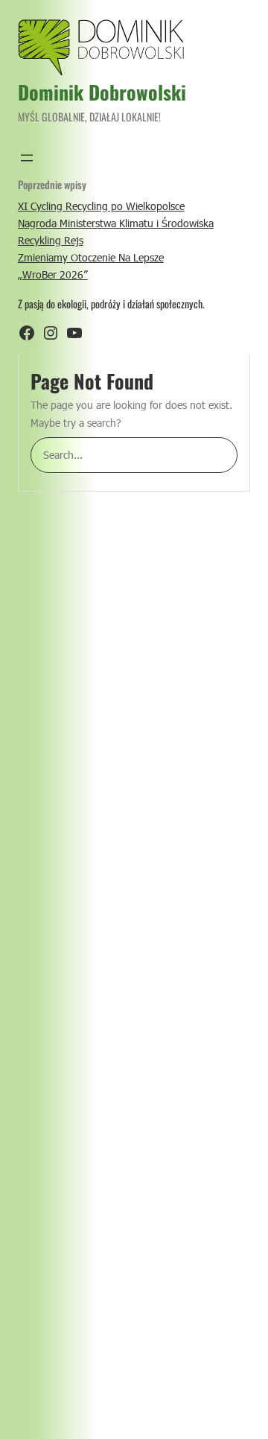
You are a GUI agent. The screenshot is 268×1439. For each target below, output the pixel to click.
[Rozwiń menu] (27, 158)
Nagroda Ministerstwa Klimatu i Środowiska (116, 223)
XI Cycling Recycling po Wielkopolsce (101, 206)
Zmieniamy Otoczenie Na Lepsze (91, 257)
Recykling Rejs (50, 240)
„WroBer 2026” (53, 274)
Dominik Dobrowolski (102, 92)
